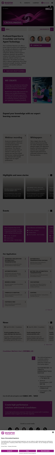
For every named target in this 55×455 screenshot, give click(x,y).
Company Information (12, 446)
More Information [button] (45, 451)
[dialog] (27, 442)
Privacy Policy (4, 446)
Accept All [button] (9, 451)
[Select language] (53, 432)
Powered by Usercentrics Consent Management (27, 453)
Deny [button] (27, 451)
